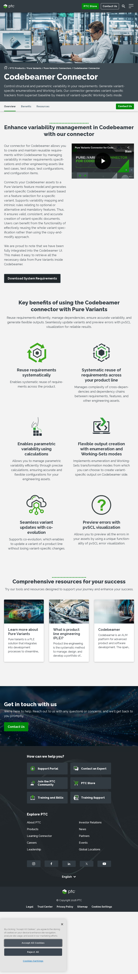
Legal (29, 906)
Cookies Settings (102, 906)
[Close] (62, 924)
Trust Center (45, 906)
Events (83, 842)
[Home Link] (6, 68)
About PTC (34, 822)
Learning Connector (39, 836)
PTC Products (17, 68)
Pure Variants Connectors (57, 68)
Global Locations (89, 849)
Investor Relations (90, 822)
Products (32, 829)
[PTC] (69, 892)
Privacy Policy (65, 906)
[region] (33, 945)
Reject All (33, 952)
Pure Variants (34, 68)
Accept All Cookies (33, 943)
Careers (32, 842)
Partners (84, 836)
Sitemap (82, 906)
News (82, 829)
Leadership (34, 849)
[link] (125, 106)
